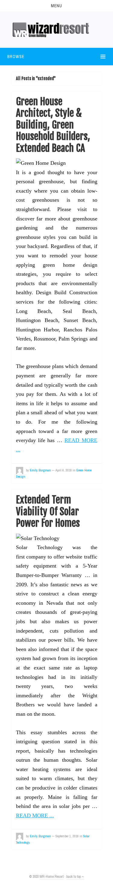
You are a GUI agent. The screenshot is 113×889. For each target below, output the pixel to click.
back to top (74, 876)
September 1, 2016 (67, 836)
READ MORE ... (35, 815)
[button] (56, 6)
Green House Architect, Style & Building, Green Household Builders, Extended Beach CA (53, 125)
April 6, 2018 (63, 470)
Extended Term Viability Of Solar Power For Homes (48, 511)
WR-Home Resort (51, 876)
